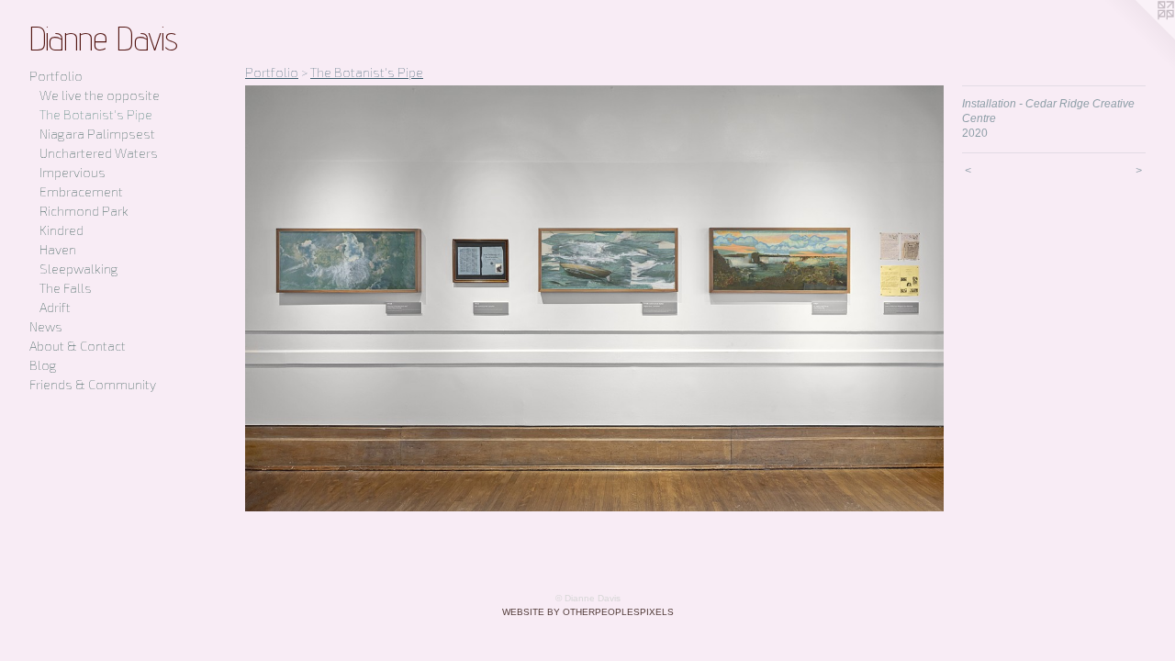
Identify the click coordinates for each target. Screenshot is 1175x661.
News (45, 326)
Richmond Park (84, 210)
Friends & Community (92, 384)
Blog (43, 365)
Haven (57, 249)
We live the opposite (99, 95)
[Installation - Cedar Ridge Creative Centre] (594, 298)
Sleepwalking (78, 268)
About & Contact (77, 345)
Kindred (61, 230)
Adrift (55, 307)
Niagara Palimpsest (97, 133)
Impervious (72, 172)
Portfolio (56, 76)
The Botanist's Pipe (95, 114)
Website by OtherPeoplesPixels (588, 612)
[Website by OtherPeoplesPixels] (1138, 36)
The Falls (65, 288)
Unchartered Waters (98, 153)
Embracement (81, 191)
